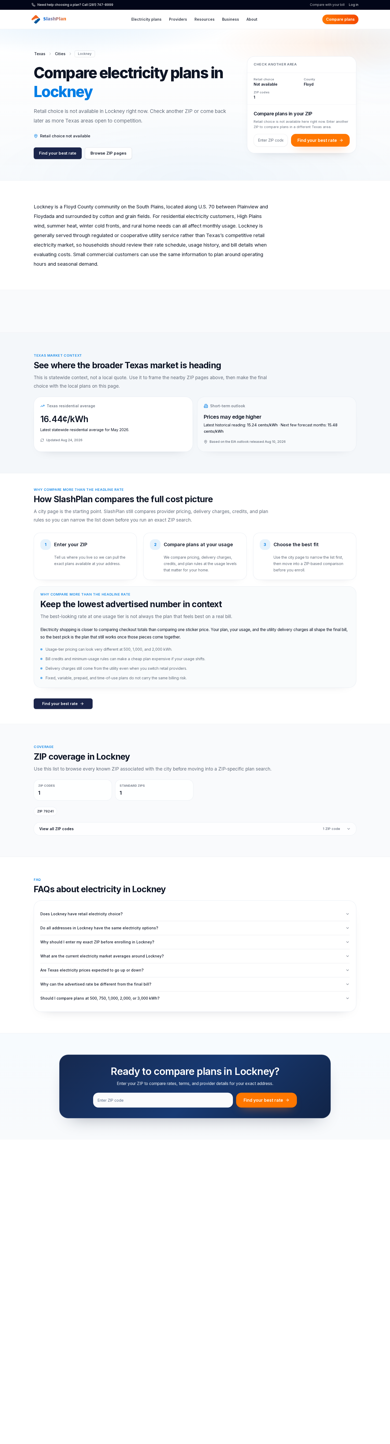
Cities (60, 53)
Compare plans (340, 19)
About (251, 19)
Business (230, 19)
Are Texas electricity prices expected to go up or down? (92, 970)
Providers (178, 19)
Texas (39, 53)
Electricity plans (146, 19)
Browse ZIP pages (108, 153)
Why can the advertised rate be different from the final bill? (95, 984)
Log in (353, 5)
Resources (204, 19)
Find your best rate (57, 153)
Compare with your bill (327, 5)
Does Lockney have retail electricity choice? (81, 914)
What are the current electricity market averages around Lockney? (102, 956)
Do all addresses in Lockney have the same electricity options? (99, 928)
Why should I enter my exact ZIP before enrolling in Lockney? (97, 942)
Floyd (308, 84)
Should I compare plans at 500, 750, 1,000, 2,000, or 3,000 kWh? (99, 998)
